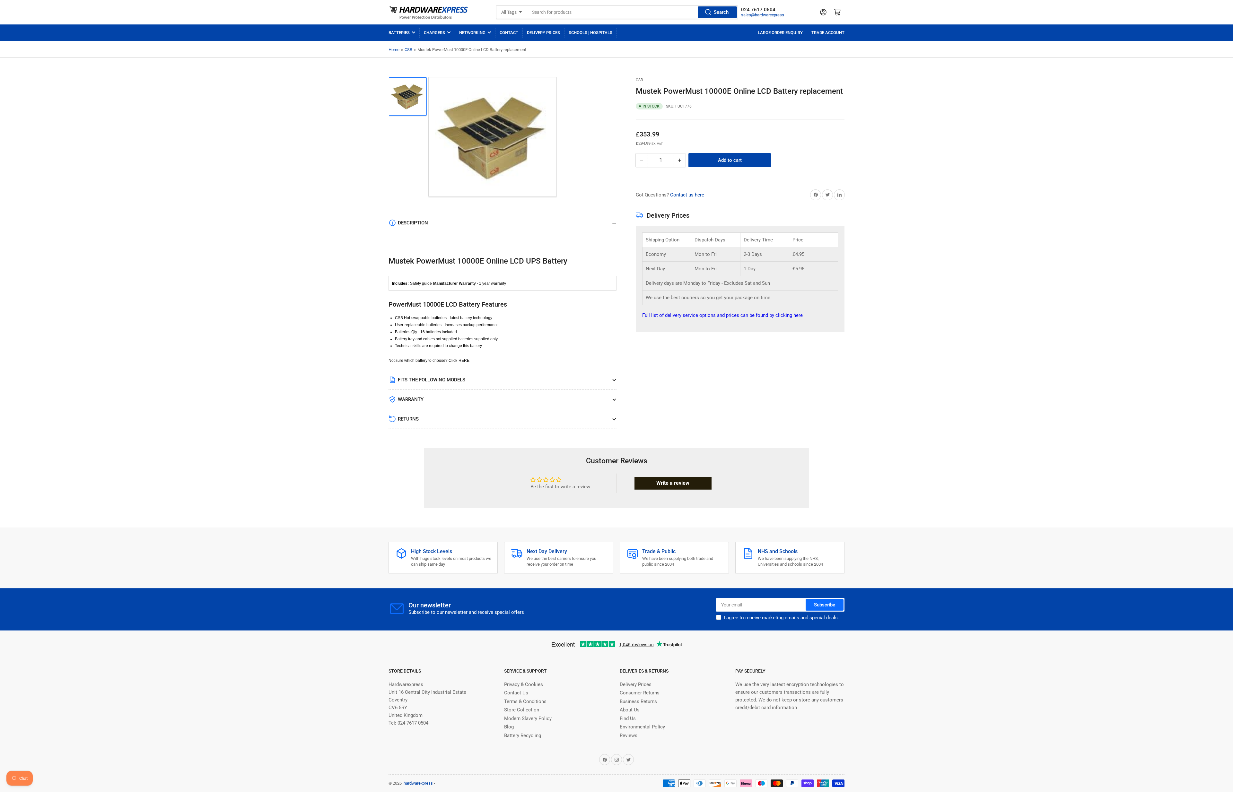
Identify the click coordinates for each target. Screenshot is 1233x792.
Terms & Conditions (525, 701)
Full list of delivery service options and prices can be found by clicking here (722, 315)
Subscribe (824, 605)
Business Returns (638, 701)
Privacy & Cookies (523, 684)
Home (394, 49)
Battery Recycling (522, 735)
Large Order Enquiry (780, 32)
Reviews (628, 735)
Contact (509, 32)
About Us (630, 710)
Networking (472, 32)
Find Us (628, 718)
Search (721, 12)
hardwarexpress (418, 783)
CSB (408, 49)
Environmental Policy (642, 727)
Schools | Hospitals (590, 32)
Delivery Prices (543, 32)
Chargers (434, 32)
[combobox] (632, 12)
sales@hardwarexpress (762, 15)
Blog (509, 727)
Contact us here (687, 195)
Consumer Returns (640, 693)
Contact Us (516, 693)
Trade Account (827, 32)
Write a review (672, 483)
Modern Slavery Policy (528, 718)
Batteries (399, 32)
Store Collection (521, 710)
